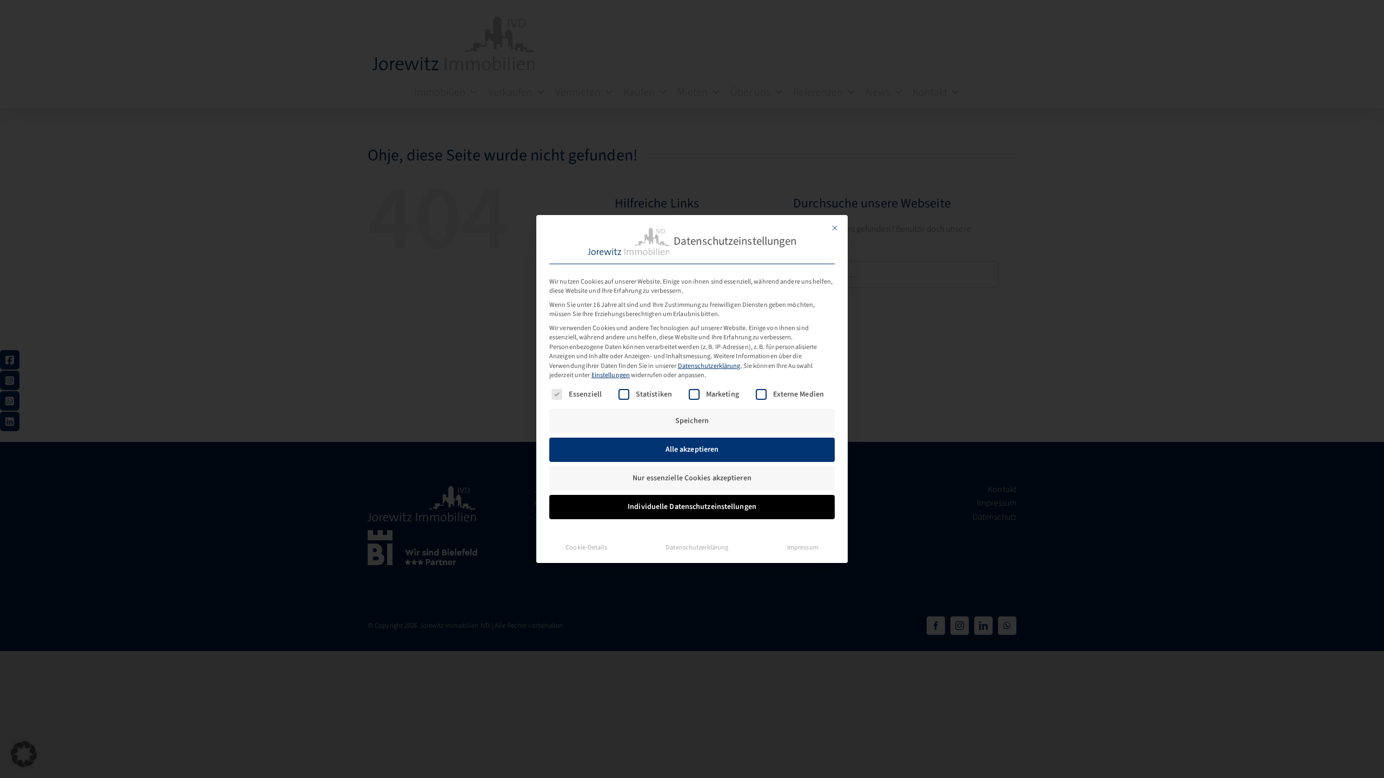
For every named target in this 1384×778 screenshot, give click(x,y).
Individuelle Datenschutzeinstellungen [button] (692, 506)
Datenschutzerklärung (709, 366)
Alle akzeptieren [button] (692, 449)
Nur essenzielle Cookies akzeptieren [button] (692, 478)
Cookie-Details (586, 547)
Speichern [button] (692, 420)
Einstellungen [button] (610, 375)
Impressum (803, 547)
